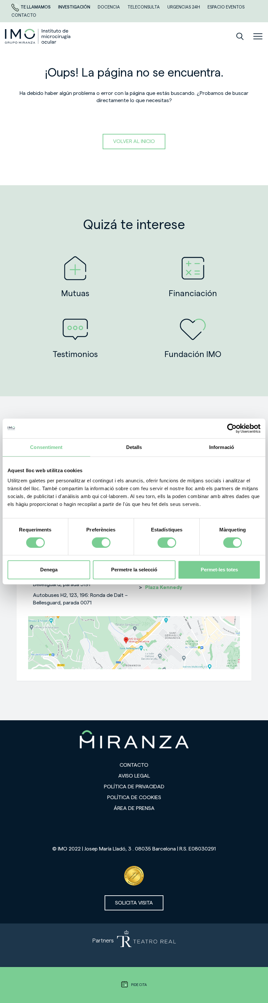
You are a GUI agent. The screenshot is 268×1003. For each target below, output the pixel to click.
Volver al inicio (134, 141)
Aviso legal (134, 776)
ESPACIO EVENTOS (226, 7)
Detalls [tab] (134, 447)
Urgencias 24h (184, 7)
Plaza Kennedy (163, 587)
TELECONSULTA (144, 7)
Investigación (74, 7)
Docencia (109, 7)
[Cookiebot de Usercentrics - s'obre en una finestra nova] (231, 428)
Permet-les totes (219, 569)
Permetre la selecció (134, 569)
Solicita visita (134, 902)
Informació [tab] (221, 447)
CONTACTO (23, 15)
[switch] (101, 542)
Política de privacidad (134, 786)
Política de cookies (134, 797)
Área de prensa (134, 808)
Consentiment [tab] (46, 447)
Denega (49, 569)
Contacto (134, 765)
